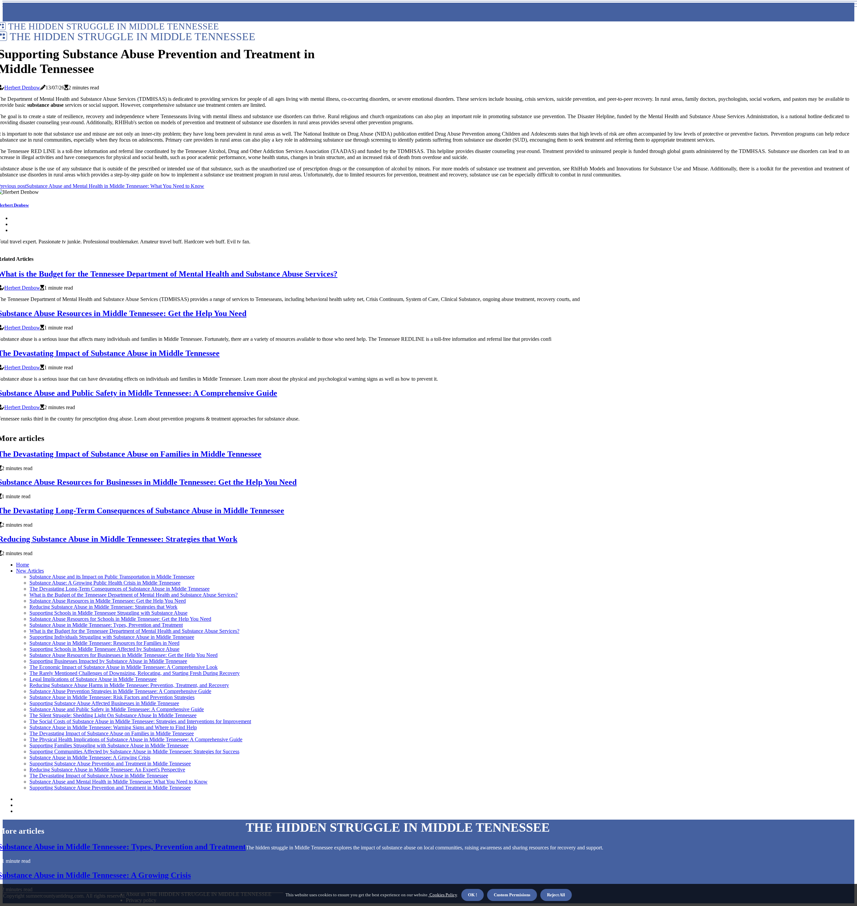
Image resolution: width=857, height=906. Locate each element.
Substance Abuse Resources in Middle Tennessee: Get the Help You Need (107, 601)
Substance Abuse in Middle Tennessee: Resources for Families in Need (104, 643)
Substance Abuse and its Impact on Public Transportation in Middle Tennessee (111, 577)
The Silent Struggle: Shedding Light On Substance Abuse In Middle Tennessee (113, 715)
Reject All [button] (556, 894)
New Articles (30, 571)
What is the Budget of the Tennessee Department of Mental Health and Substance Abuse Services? (133, 595)
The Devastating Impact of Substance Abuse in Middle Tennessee (98, 775)
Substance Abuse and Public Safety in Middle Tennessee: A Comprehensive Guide (116, 709)
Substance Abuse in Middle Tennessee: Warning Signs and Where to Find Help (113, 727)
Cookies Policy (442, 894)
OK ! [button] (472, 894)
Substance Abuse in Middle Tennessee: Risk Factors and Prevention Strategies (111, 697)
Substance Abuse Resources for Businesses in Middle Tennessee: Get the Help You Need (123, 655)
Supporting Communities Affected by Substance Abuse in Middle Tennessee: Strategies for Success (134, 751)
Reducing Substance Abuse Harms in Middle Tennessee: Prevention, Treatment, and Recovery (129, 685)
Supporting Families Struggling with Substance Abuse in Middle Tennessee (108, 745)
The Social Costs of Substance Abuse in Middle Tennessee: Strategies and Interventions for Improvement (140, 721)
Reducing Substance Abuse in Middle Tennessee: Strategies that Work (103, 607)
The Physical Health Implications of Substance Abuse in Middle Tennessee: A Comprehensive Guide (135, 739)
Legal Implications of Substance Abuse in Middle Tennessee (93, 679)
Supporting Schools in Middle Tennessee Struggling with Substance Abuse (108, 613)
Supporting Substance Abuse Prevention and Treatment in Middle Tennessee (110, 763)
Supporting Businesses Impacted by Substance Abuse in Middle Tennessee (108, 661)
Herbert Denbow (22, 87)
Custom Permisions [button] (512, 894)
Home (22, 565)
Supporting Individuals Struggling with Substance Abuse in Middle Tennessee (111, 637)
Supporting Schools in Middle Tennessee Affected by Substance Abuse (104, 649)
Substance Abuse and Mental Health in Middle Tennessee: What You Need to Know (118, 781)
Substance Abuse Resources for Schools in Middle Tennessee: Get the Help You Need (120, 619)
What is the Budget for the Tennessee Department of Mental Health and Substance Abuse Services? (134, 631)
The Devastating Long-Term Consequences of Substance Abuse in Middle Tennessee (119, 589)
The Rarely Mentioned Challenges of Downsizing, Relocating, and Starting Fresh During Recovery (134, 673)
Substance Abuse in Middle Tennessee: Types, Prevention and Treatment (106, 625)
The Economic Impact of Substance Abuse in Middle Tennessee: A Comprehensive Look (123, 667)
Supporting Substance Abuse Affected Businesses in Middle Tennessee (104, 703)
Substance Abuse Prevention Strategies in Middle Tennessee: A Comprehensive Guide (120, 691)
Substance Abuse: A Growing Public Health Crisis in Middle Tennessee (104, 583)
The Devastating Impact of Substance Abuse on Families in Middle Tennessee (111, 733)
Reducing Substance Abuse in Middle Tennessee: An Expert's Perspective (107, 769)
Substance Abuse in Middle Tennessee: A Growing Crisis (89, 757)
